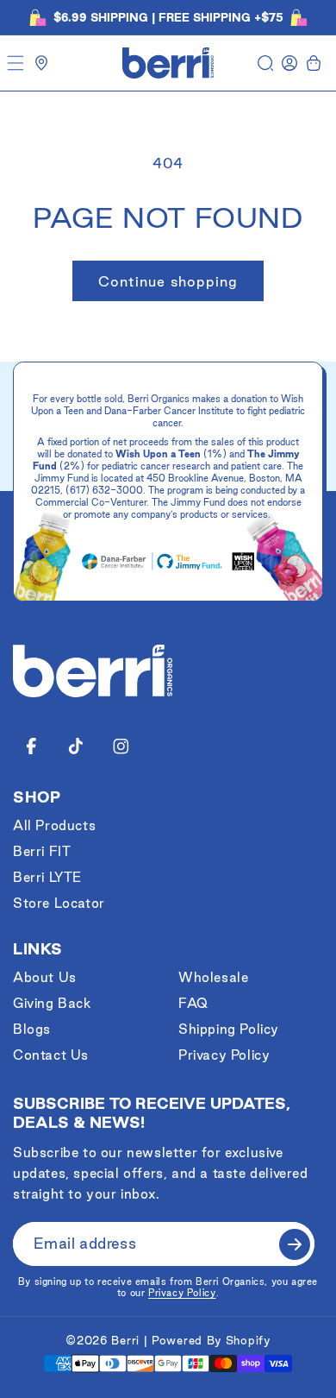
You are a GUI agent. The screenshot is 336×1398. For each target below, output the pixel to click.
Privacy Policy (224, 1055)
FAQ (193, 1003)
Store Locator (59, 903)
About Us (45, 977)
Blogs (32, 1029)
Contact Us (51, 1055)
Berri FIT (42, 851)
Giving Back (52, 1003)
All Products (54, 825)
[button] (15, 63)
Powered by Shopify (211, 1340)
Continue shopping (168, 281)
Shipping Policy (228, 1029)
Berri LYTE (47, 877)
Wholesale (213, 977)
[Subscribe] (294, 1244)
